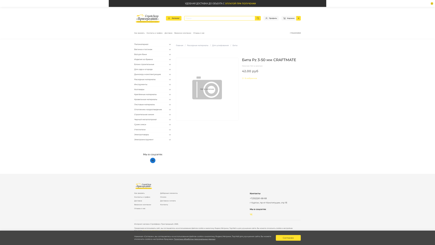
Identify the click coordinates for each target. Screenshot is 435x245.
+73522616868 (295, 33)
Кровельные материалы (145, 99)
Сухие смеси (140, 124)
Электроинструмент (143, 139)
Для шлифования (220, 45)
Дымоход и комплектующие (147, 74)
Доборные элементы (169, 193)
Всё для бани (140, 54)
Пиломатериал (141, 44)
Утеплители (140, 130)
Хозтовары (139, 89)
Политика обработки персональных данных (194, 239)
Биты (235, 45)
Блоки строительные (144, 64)
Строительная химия (144, 114)
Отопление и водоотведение (148, 109)
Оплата (163, 197)
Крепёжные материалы (145, 94)
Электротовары (141, 135)
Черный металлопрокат (145, 119)
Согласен (288, 237)
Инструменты (140, 84)
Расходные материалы (197, 45)
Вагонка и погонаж (143, 49)
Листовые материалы (144, 104)
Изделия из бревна (143, 59)
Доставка (168, 33)
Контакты (164, 205)
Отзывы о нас (198, 33)
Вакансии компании (182, 33)
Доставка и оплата (168, 201)
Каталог (176, 18)
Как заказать (139, 33)
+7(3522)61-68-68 (258, 198)
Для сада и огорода (143, 69)
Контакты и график (155, 33)
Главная (179, 45)
